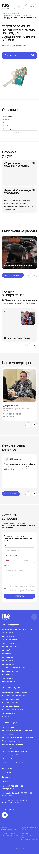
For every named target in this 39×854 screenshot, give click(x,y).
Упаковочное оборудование (12, 762)
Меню (32, 6)
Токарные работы (8, 643)
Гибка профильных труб (11, 647)
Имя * (6, 545)
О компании (7, 768)
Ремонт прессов (8, 727)
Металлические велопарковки (13, 695)
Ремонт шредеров (8, 758)
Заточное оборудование (11, 734)
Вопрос (6, 565)
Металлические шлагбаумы (12, 709)
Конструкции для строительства (14, 692)
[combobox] (8, 560)
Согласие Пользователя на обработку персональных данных (29, 836)
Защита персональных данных (29, 829)
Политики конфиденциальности (17, 589)
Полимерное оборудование (12, 744)
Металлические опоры (10, 699)
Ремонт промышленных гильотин (14, 751)
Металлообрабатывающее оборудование (17, 737)
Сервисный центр (10, 722)
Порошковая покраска (10, 671)
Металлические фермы (10, 706)
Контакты (6, 777)
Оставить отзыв (10, 494)
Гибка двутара (7, 657)
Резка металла (7, 633)
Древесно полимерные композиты (17, 200)
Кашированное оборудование (15, 203)
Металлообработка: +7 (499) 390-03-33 (17, 793)
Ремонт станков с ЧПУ (10, 755)
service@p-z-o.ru (8, 789)
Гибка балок (6, 654)
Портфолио (7, 772)
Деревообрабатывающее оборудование (17, 191)
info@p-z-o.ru (11, 416)
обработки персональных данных (27, 591)
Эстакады (5, 716)
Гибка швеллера (8, 664)
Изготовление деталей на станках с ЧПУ (17, 629)
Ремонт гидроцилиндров (11, 748)
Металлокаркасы (8, 713)
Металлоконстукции (11, 687)
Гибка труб (6, 650)
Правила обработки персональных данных (9, 834)
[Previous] (28, 275)
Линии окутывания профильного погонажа (20, 206)
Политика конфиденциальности (9, 829)
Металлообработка (10, 625)
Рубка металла (7, 678)
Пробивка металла (9, 682)
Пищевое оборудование (11, 741)
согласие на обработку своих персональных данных (22, 587)
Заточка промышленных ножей (14, 668)
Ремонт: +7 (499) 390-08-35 (12, 786)
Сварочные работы (9, 636)
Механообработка (8, 675)
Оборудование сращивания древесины (17, 164)
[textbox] (6, 560)
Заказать (10, 55)
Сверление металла (9, 640)
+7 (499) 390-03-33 (13, 414)
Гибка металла (7, 661)
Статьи (5, 781)
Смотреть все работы (12, 275)
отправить (19, 596)
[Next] (34, 275)
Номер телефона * (11, 555)
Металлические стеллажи (12, 702)
